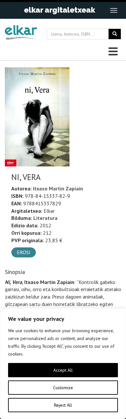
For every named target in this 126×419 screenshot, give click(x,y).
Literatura (45, 218)
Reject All (63, 405)
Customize (63, 388)
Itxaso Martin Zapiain (58, 188)
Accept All (63, 370)
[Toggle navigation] (114, 10)
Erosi (23, 252)
